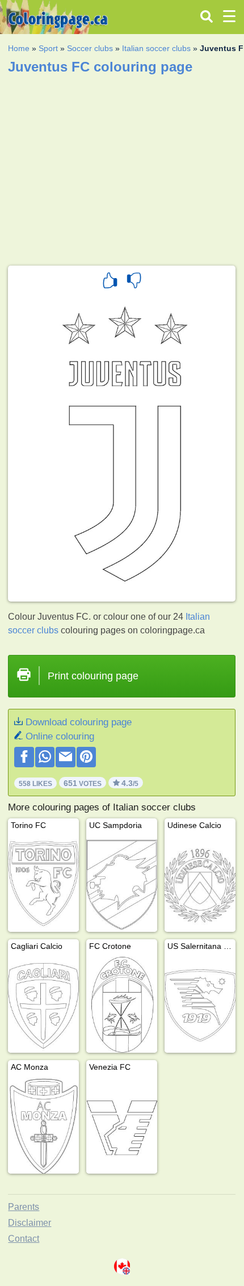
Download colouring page (79, 722)
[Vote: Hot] (110, 282)
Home (19, 48)
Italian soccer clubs (156, 48)
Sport (48, 48)
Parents (23, 1207)
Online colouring (60, 736)
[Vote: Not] (134, 282)
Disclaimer (29, 1223)
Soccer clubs (90, 48)
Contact (23, 1238)
